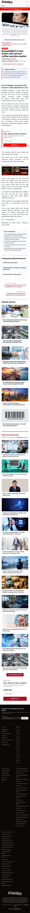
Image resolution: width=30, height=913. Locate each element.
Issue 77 (18, 745)
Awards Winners (5, 773)
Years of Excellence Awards (8, 861)
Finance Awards (19, 825)
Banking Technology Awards (22, 779)
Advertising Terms (5, 744)
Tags (15, 906)
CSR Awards (18, 785)
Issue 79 (18, 740)
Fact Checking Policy (6, 874)
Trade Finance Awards (6, 849)
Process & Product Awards (7, 843)
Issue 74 (18, 751)
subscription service (19, 203)
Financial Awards (5, 877)
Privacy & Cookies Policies (7, 740)
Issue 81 (18, 736)
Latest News (4, 737)
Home (3, 42)
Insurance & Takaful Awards (22, 814)
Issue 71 (18, 758)
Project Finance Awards (7, 840)
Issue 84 (18, 729)
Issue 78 (18, 742)
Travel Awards (5, 859)
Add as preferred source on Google (13, 64)
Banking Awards (19, 819)
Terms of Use (5, 742)
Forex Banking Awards (21, 810)
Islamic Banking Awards (7, 836)
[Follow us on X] (20, 909)
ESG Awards (18, 808)
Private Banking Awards (7, 879)
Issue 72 (18, 756)
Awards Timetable (6, 770)
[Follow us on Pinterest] (9, 909)
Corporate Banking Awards (22, 794)
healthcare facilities (22, 123)
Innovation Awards (20, 812)
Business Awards (19, 773)
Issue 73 (18, 753)
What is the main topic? (11, 262)
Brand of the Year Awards (21, 770)
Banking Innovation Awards (22, 821)
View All (18, 762)
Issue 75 (18, 749)
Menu (3, 5)
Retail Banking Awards (6, 885)
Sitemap (26, 904)
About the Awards (5, 768)
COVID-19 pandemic (18, 100)
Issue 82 (18, 734)
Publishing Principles (6, 863)
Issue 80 (18, 738)
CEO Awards (18, 781)
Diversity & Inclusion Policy (7, 872)
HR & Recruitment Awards (7, 847)
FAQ (2, 781)
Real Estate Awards (6, 838)
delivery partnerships (17, 212)
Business (8, 42)
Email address (5, 716)
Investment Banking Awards (22, 817)
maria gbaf (12, 59)
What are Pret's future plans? (12, 274)
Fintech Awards (19, 800)
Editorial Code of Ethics (7, 870)
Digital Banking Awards (21, 823)
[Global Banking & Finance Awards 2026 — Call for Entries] (15, 170)
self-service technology (17, 161)
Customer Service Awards (21, 783)
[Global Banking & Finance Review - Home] (8, 2)
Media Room (4, 779)
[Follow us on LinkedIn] (17, 909)
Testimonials (4, 777)
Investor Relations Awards (7, 832)
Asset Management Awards (22, 768)
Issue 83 (18, 731)
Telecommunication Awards (8, 845)
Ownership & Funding (6, 866)
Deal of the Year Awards (21, 788)
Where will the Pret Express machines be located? (14, 268)
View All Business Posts (15, 674)
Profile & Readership (6, 733)
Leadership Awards (6, 834)
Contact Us (4, 735)
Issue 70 (18, 760)
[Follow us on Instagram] (12, 909)
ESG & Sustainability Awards (22, 806)
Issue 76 (18, 747)
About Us (4, 727)
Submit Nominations (6, 775)
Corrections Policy (6, 868)
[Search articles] (27, 2)
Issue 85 (18, 727)
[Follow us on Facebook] (15, 909)
